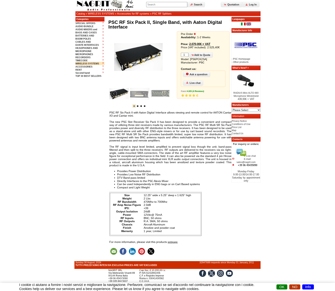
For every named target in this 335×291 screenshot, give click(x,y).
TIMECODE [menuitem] (81, 60)
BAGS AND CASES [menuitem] (86, 32)
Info (308, 287)
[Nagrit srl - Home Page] (106, 5)
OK (281, 287)
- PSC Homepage (241, 59)
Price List (236, 127)
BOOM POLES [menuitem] (83, 38)
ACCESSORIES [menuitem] (83, 66)
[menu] (89, 49)
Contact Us (237, 133)
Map (234, 130)
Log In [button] (252, 4)
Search (197, 4)
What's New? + (240, 68)
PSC (201, 62)
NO (294, 287)
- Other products (240, 62)
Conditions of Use (241, 124)
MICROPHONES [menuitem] (84, 54)
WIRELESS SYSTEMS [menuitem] (87, 63)
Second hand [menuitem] (82, 73)
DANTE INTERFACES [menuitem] (87, 45)
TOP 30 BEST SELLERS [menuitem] (88, 76)
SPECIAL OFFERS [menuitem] (85, 23)
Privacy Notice (239, 121)
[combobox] (166, 4)
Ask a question (198, 74)
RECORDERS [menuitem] (83, 57)
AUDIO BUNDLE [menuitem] (84, 26)
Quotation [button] (233, 4)
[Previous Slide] (114, 94)
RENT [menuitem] (78, 69)
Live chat (195, 82)
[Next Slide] (164, 94)
